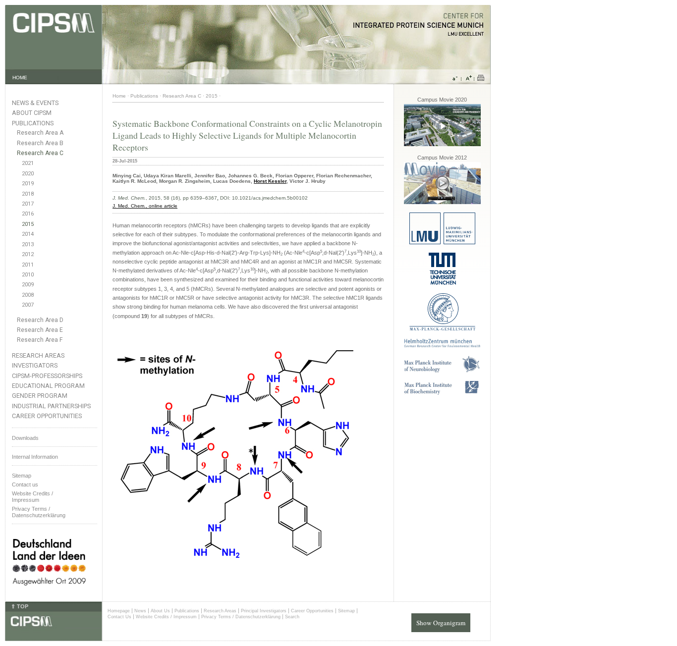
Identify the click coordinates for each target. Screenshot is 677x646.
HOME (19, 77)
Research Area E (40, 329)
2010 (28, 274)
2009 (28, 284)
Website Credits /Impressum (32, 496)
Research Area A (40, 132)
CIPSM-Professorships (47, 375)
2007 (28, 305)
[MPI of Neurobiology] (442, 371)
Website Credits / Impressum (166, 616)
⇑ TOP (19, 606)
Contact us (25, 484)
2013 (28, 244)
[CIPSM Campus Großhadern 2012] (442, 202)
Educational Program (48, 385)
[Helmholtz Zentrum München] (442, 345)
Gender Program (39, 395)
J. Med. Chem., (131, 206)
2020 (28, 173)
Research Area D (40, 320)
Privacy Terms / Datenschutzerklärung (38, 512)
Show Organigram (440, 622)
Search (292, 616)
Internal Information (35, 457)
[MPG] (442, 328)
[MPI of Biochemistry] (442, 393)
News (140, 610)
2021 (28, 163)
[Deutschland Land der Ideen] (49, 593)
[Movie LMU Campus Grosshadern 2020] (442, 144)
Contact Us (119, 616)
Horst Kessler (270, 181)
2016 (28, 214)
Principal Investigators (263, 610)
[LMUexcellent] (442, 242)
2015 (28, 224)
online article (163, 206)
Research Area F (40, 339)
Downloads (25, 438)
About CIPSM (32, 112)
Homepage (119, 610)
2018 (28, 194)
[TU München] (442, 283)
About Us (160, 610)
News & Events (35, 103)
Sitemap (21, 476)
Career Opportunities (47, 416)
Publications (33, 123)
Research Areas (38, 355)
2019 (28, 183)
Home (119, 96)
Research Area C (40, 153)
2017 (28, 204)
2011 (28, 265)
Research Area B (40, 143)
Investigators (34, 365)
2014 (28, 234)
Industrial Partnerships (51, 406)
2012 (28, 254)
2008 (28, 295)
